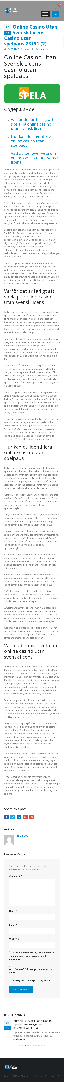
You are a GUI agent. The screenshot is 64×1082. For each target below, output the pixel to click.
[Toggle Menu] (45, 14)
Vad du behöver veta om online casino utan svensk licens (34, 157)
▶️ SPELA (32, 94)
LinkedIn (19, 817)
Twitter (12, 817)
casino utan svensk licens (24, 169)
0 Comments (41, 49)
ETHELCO (15, 49)
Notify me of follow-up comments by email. (30, 971)
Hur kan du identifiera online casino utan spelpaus (31, 141)
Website (14, 938)
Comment (15, 876)
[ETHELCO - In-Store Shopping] (11, 10)
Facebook (6, 817)
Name (13, 911)
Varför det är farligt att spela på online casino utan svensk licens (32, 124)
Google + (25, 817)
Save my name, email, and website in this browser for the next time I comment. (31, 956)
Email (31, 817)
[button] (19, 1042)
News (27, 49)
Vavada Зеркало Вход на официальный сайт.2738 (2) (31, 1022)
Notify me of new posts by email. (32, 980)
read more (18, 1035)
